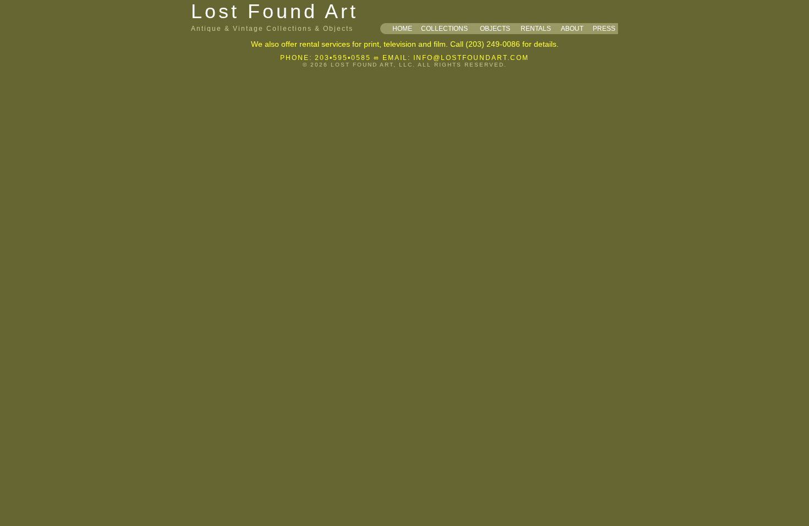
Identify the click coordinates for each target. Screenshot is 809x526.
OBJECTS (495, 28)
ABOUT (572, 28)
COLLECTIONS (444, 28)
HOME (402, 28)
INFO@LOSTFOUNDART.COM (471, 58)
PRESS (604, 28)
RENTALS (536, 28)
